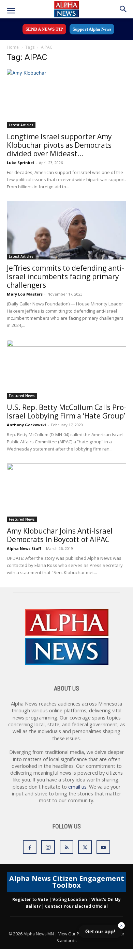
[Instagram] (48, 847)
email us (77, 787)
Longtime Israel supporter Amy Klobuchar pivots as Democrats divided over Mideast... (59, 145)
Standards (66, 941)
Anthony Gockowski (26, 424)
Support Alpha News (92, 29)
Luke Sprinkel (20, 162)
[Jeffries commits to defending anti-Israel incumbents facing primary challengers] (66, 230)
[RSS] (66, 847)
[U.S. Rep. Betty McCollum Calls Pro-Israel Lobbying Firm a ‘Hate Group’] (66, 369)
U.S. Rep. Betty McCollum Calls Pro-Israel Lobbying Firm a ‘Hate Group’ (66, 411)
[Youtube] (103, 847)
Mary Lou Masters (25, 294)
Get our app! (100, 931)
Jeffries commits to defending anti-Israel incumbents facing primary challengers (65, 276)
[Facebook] (29, 847)
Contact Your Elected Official (76, 906)
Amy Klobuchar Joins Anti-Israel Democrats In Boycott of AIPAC (60, 535)
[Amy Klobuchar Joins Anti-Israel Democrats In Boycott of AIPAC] (66, 492)
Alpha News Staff (24, 548)
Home (13, 47)
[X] (85, 847)
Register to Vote (30, 899)
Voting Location (70, 899)
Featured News (22, 395)
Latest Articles (21, 125)
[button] (11, 11)
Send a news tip (44, 29)
